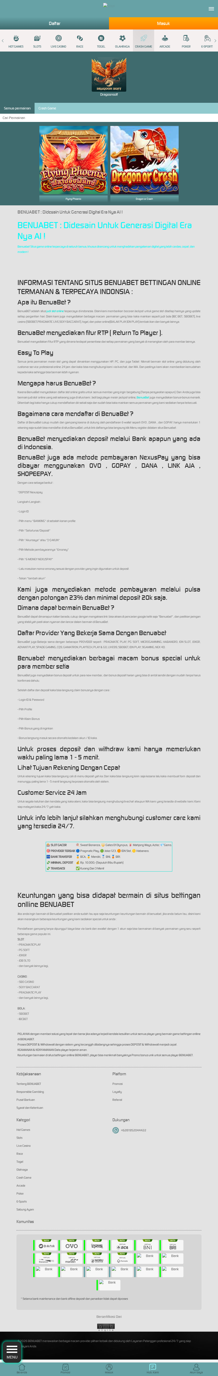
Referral (117, 1100)
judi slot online (55, 311)
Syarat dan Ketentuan (29, 1108)
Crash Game (143, 46)
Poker (186, 46)
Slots (37, 46)
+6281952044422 (133, 1130)
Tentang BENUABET (28, 1084)
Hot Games (16, 46)
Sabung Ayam (25, 1209)
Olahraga (122, 46)
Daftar (54, 23)
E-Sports (207, 46)
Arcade (165, 46)
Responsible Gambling (30, 1092)
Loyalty (117, 1092)
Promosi (117, 1084)
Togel (101, 46)
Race (79, 46)
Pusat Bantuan (25, 1100)
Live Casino (58, 46)
